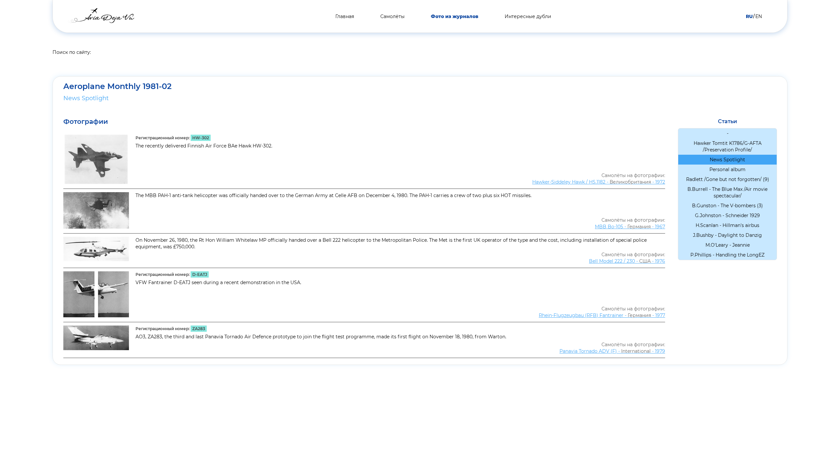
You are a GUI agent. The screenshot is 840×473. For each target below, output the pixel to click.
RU (749, 16)
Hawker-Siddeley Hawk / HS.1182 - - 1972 (598, 182)
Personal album (727, 169)
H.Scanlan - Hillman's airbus (727, 225)
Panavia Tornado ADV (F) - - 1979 (612, 351)
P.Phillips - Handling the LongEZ (727, 255)
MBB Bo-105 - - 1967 (630, 227)
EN (758, 16)
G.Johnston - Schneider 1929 (727, 215)
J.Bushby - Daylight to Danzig (727, 235)
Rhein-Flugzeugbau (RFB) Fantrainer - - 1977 (602, 315)
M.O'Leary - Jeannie (727, 245)
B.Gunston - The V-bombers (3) (727, 206)
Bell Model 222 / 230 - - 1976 (627, 261)
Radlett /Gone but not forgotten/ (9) (727, 179)
